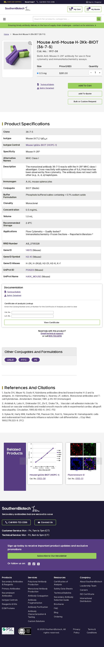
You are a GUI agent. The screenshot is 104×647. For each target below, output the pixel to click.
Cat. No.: (33, 478)
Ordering (58, 616)
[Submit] (99, 19)
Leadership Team (88, 585)
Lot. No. (8, 316)
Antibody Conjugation (38, 595)
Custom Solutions (36, 621)
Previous (24, 461)
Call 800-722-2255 (47, 2)
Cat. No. (8, 312)
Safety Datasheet (47, 88)
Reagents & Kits (9, 604)
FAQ (56, 608)
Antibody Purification (38, 607)
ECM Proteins (8, 608)
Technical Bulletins (62, 593)
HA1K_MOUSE (33, 276)
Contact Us (12, 5)
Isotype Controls (10, 600)
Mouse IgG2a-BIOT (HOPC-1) (41, 145)
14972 (29, 250)
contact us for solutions (83, 25)
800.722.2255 (55, 336)
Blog (56, 612)
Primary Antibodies (11, 588)
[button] (16, 522)
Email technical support (52, 333)
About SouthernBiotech (91, 581)
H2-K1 (29, 256)
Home (6, 34)
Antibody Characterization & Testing (37, 614)
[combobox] (67, 19)
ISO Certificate (87, 594)
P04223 (30, 269)
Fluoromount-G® (76, 475)
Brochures (59, 604)
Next (98, 461)
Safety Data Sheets (63, 588)
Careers (84, 590)
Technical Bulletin (47, 84)
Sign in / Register (94, 2)
